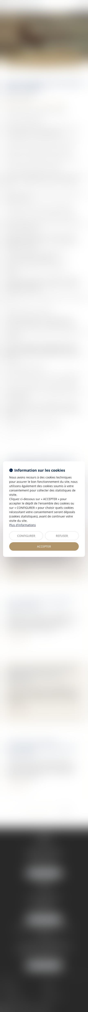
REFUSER (62, 536)
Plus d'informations (22, 525)
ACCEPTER (44, 546)
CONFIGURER (26, 536)
